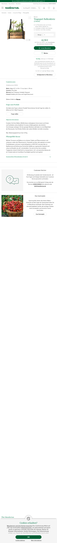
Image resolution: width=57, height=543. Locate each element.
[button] (30, 18)
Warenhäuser (4, 3)
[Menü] (2, 7)
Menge (39, 34)
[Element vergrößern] (29, 40)
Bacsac (18, 99)
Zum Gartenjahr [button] (40, 214)
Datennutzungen (26, 527)
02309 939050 (37, 184)
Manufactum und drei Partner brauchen (19, 526)
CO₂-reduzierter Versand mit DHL (45, 43)
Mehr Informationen (36, 540)
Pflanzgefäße (26, 12)
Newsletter (18, 3)
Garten (9, 12)
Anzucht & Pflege (17, 12)
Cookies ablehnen (20, 540)
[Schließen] (56, 1)
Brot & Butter (12, 3)
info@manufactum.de (40, 186)
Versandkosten (51, 42)
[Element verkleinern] (27, 40)
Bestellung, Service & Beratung (44, 3)
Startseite (4, 12)
